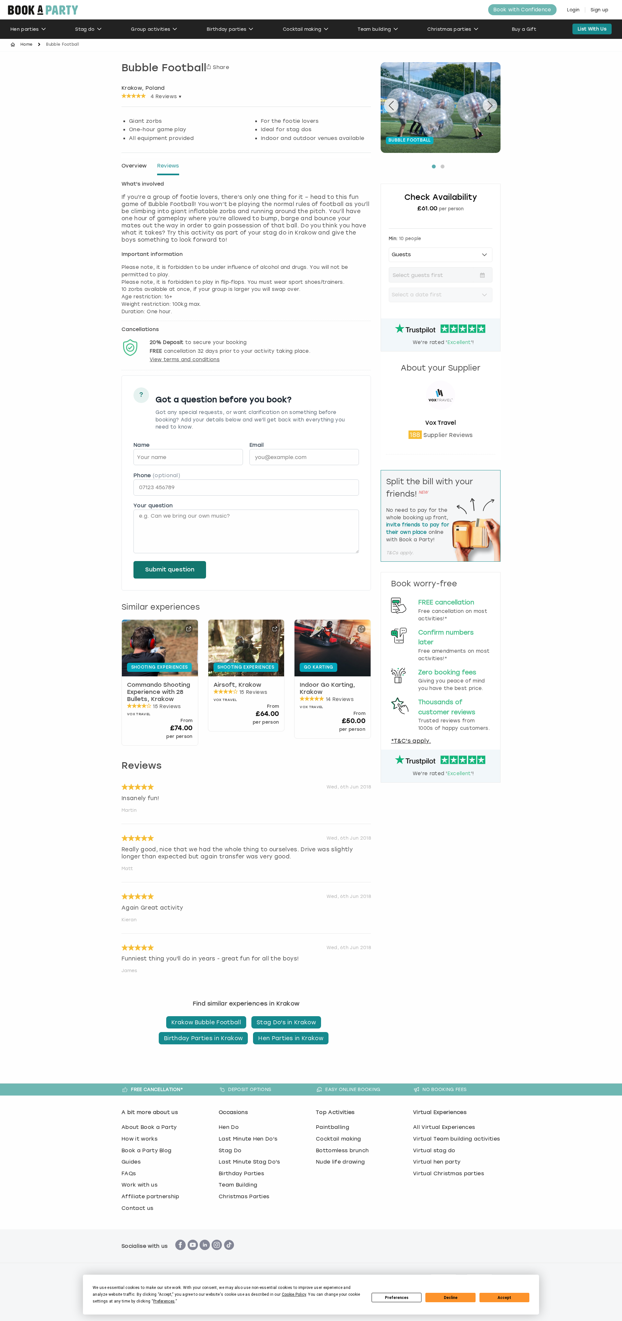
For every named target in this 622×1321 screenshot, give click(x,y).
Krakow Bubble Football (206, 1022)
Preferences (397, 1297)
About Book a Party (149, 1127)
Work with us (139, 1185)
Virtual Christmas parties (448, 1173)
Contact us (137, 1208)
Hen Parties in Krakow (290, 1038)
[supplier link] (440, 415)
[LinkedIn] (205, 1253)
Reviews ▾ (166, 96)
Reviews (168, 166)
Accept (504, 1297)
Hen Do (229, 1127)
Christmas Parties (244, 1196)
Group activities (150, 29)
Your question (153, 505)
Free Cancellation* (157, 1089)
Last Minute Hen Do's (248, 1139)
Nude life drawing (340, 1162)
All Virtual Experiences (444, 1127)
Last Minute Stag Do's (249, 1162)
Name (141, 445)
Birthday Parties (241, 1173)
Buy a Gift (524, 29)
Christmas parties (449, 29)
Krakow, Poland (143, 88)
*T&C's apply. (411, 741)
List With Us (592, 29)
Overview (134, 166)
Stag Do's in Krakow (286, 1022)
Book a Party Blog (146, 1150)
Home (26, 44)
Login (573, 10)
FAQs (128, 1173)
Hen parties (24, 29)
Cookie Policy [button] (294, 1294)
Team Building (238, 1185)
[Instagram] (217, 1253)
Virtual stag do (434, 1150)
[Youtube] (193, 1253)
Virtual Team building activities (456, 1139)
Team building (374, 29)
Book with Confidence (522, 10)
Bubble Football (163, 68)
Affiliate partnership (150, 1196)
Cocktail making (302, 29)
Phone (156, 475)
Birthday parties (226, 29)
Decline (450, 1297)
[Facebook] (180, 1253)
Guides (131, 1162)
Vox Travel (440, 422)
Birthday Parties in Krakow (203, 1038)
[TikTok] (229, 1253)
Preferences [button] (164, 1301)
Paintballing (332, 1127)
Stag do (84, 29)
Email (256, 445)
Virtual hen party (436, 1162)
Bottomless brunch (342, 1150)
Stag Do (230, 1150)
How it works (139, 1139)
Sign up (599, 10)
